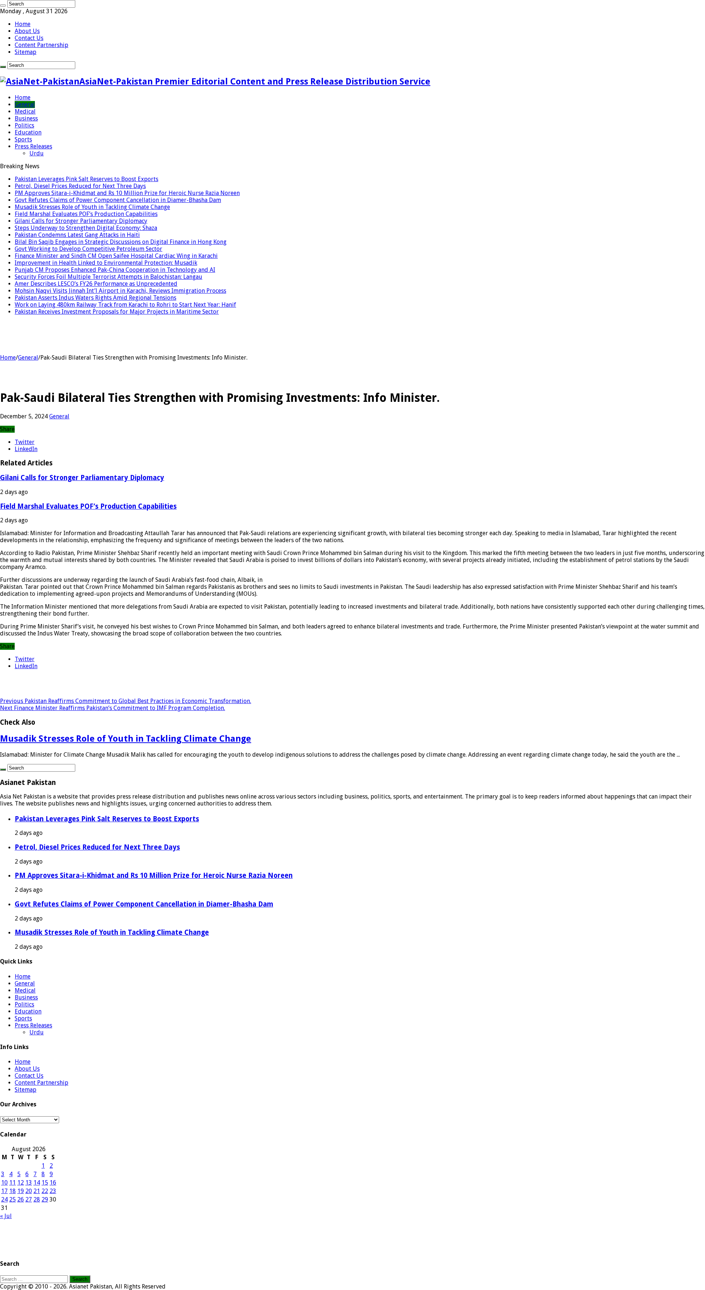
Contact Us (29, 38)
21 (36, 1191)
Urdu (36, 153)
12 (20, 1182)
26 (20, 1199)
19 (20, 1191)
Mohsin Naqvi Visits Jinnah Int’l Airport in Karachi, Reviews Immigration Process (120, 290)
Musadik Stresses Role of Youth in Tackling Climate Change (92, 206)
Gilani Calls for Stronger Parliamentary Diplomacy (81, 220)
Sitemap (25, 51)
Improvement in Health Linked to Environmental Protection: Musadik (106, 262)
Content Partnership (41, 45)
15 (44, 1182)
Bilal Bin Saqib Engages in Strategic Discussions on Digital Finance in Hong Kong (121, 241)
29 (44, 1199)
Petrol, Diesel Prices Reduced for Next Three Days (80, 186)
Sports (23, 139)
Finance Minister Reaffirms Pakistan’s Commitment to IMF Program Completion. (112, 708)
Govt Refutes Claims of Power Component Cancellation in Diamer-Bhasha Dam (118, 200)
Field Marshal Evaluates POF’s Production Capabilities (86, 213)
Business (26, 118)
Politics (24, 125)
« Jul (6, 1215)
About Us (27, 31)
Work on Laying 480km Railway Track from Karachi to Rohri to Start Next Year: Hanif (125, 304)
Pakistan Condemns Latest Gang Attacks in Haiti (77, 234)
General (25, 104)
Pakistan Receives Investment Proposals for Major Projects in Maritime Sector (117, 311)
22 (44, 1191)
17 (4, 1191)
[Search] (3, 5)
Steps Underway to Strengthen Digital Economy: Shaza (86, 227)
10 (4, 1182)
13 (28, 1182)
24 (4, 1199)
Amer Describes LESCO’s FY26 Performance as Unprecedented (96, 283)
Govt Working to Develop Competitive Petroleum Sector (88, 248)
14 (36, 1182)
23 (53, 1191)
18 (12, 1191)
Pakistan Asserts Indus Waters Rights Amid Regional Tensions (95, 297)
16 (53, 1182)
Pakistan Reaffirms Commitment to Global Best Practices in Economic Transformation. (125, 701)
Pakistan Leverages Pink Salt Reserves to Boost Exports (86, 179)
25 (12, 1199)
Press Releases (33, 146)
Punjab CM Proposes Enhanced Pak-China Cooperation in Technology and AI (115, 269)
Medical (25, 111)
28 (36, 1199)
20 (28, 1191)
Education (28, 132)
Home (22, 24)
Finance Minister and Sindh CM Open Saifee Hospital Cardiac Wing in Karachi (116, 255)
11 (12, 1182)
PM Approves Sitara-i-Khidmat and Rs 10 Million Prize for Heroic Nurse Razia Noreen (127, 193)
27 (28, 1199)
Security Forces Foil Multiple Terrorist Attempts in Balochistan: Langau (108, 276)
